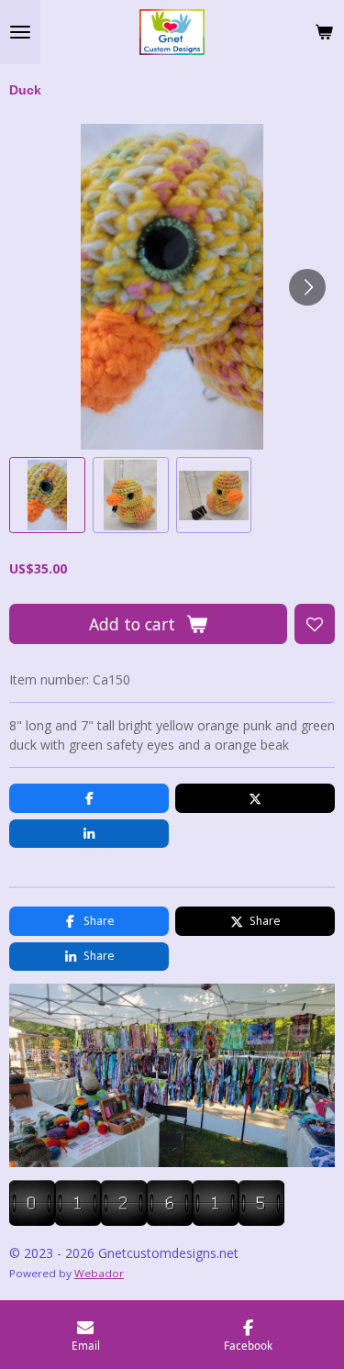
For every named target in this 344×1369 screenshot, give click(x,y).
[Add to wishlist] (314, 624)
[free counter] (146, 1221)
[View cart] (324, 32)
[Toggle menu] (20, 32)
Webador (99, 1273)
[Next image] (307, 287)
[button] (47, 495)
